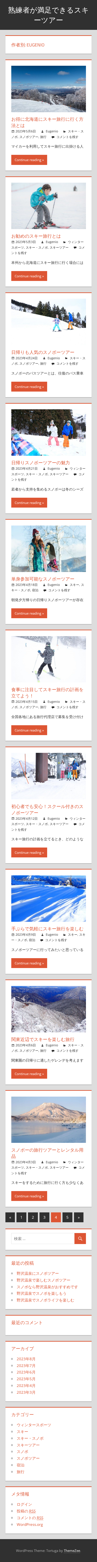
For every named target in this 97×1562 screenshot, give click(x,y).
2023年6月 (26, 1372)
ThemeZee (72, 1550)
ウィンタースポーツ (34, 1424)
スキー (74, 585)
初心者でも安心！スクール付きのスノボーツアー (47, 809)
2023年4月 (26, 1385)
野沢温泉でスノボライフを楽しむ (45, 1300)
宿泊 (35, 590)
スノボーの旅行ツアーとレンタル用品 (47, 1153)
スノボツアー (28, 137)
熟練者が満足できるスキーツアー (48, 14)
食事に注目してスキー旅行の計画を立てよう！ (47, 692)
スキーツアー (59, 247)
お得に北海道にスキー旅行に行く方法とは (47, 122)
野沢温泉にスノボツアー (38, 1273)
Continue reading (28, 160)
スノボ (22, 1451)
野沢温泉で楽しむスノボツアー (43, 1280)
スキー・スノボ (37, 247)
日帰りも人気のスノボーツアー (42, 352)
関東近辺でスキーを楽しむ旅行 (42, 1039)
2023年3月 (26, 1392)
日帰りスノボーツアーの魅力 (40, 462)
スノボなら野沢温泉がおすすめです (47, 1286)
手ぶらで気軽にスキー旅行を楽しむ (47, 928)
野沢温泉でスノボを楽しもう (42, 1293)
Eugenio (52, 131)
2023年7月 (26, 1365)
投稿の (26, 1511)
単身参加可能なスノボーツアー (42, 578)
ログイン (24, 1504)
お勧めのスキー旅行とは (36, 235)
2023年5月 (26, 1378)
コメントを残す (67, 137)
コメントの (30, 1517)
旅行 (43, 137)
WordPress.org (30, 1524)
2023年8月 (26, 1358)
